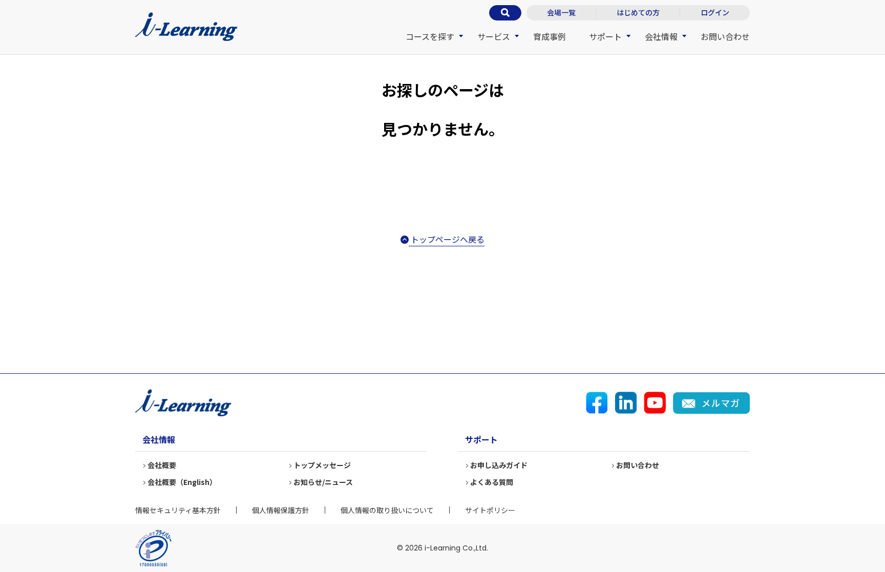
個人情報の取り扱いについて (387, 510)
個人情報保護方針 (280, 510)
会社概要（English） (182, 482)
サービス (493, 36)
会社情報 (661, 36)
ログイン (715, 12)
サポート (605, 36)
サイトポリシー (490, 510)
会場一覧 (561, 12)
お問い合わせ (725, 36)
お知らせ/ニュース (323, 482)
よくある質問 (491, 482)
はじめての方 (638, 12)
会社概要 (162, 465)
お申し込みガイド (499, 465)
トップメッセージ (322, 465)
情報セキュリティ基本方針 (178, 510)
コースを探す (430, 36)
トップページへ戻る (446, 239)
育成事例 (549, 36)
